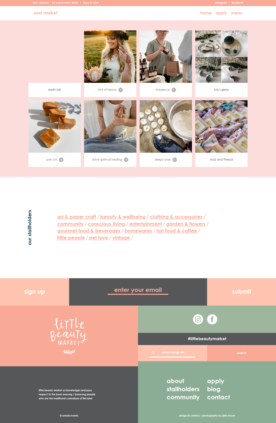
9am (86, 3)
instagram (221, 3)
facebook (237, 3)
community (183, 398)
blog (213, 390)
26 (53, 3)
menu (236, 13)
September (63, 3)
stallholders (183, 390)
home (206, 13)
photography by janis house (218, 416)
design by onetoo (189, 416)
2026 (75, 3)
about (175, 381)
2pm (96, 3)
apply (221, 13)
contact (218, 398)
